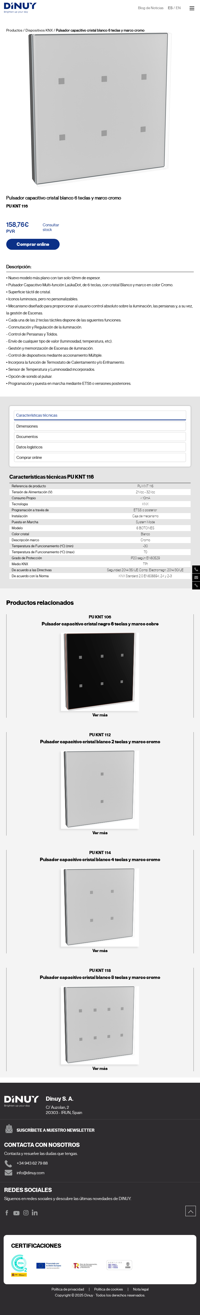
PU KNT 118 (100, 970)
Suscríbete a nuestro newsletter (56, 1130)
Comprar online (33, 244)
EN (178, 8)
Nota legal (141, 1289)
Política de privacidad (68, 1289)
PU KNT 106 (100, 617)
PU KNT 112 (100, 735)
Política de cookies (108, 1289)
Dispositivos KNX (39, 30)
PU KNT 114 (100, 852)
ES (170, 8)
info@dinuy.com (31, 1173)
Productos (14, 30)
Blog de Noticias (151, 8)
